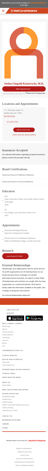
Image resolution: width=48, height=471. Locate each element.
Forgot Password (7, 335)
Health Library (6, 399)
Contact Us (7, 416)
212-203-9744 (12, 121)
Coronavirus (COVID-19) (12, 350)
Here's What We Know (11, 377)
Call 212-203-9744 (23, 130)
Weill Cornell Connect (12, 323)
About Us (6, 382)
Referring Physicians (11, 420)
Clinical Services (9, 355)
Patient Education (10, 394)
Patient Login (6, 326)
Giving (5, 428)
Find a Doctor (13, 310)
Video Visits (5, 362)
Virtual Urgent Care (8, 365)
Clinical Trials (8, 373)
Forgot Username (7, 332)
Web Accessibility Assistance (25, 465)
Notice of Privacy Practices (24, 459)
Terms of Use (24, 455)
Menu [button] (3, 11)
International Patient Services (16, 369)
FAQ (3, 346)
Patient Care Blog (7, 408)
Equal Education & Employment (24, 462)
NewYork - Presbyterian (24, 441)
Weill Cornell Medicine (24, 436)
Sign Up (4, 329)
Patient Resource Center (9, 410)
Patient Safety (6, 385)
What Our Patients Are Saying (15, 390)
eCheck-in (5, 340)
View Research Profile (14, 256)
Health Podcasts (7, 402)
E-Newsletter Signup (8, 396)
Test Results (6, 337)
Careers (5, 424)
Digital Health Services (12, 359)
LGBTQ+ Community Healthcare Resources (15, 405)
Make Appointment (23, 89)
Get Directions (9, 116)
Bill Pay (4, 343)
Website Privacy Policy (25, 452)
